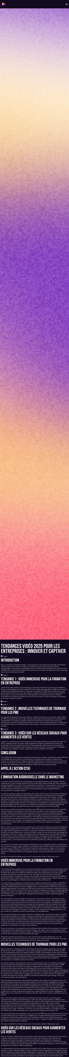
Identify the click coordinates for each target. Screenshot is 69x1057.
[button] (66, 4)
